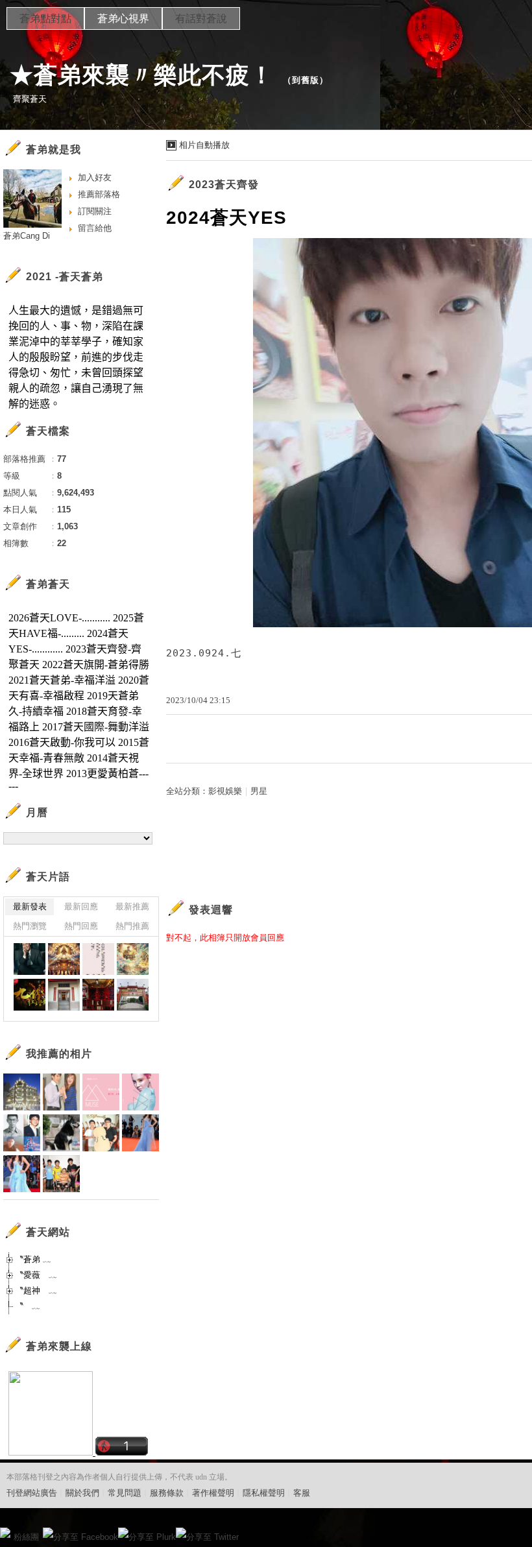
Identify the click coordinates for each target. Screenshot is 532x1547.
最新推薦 (132, 906)
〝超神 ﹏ (36, 1290)
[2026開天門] (64, 959)
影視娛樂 (225, 791)
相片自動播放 (204, 145)
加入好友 (95, 177)
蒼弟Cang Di (26, 236)
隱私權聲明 (264, 1493)
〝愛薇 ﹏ (36, 1275)
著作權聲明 (213, 1493)
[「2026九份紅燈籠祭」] (29, 995)
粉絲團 (26, 1537)
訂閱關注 (95, 211)
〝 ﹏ (27, 1306)
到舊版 (305, 80)
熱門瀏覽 (30, 926)
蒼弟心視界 (123, 18)
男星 (258, 791)
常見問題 (124, 1493)
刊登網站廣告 (31, 1493)
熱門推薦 (132, 926)
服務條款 (167, 1493)
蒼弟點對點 (45, 18)
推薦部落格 (99, 194)
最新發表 (30, 906)
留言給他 (95, 228)
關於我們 (82, 1493)
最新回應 (81, 906)
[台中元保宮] (64, 995)
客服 (301, 1493)
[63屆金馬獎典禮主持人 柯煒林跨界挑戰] (29, 959)
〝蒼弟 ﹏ (33, 1259)
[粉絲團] (5, 1533)
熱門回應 (81, 926)
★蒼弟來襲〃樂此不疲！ (142, 75)
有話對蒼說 (201, 18)
